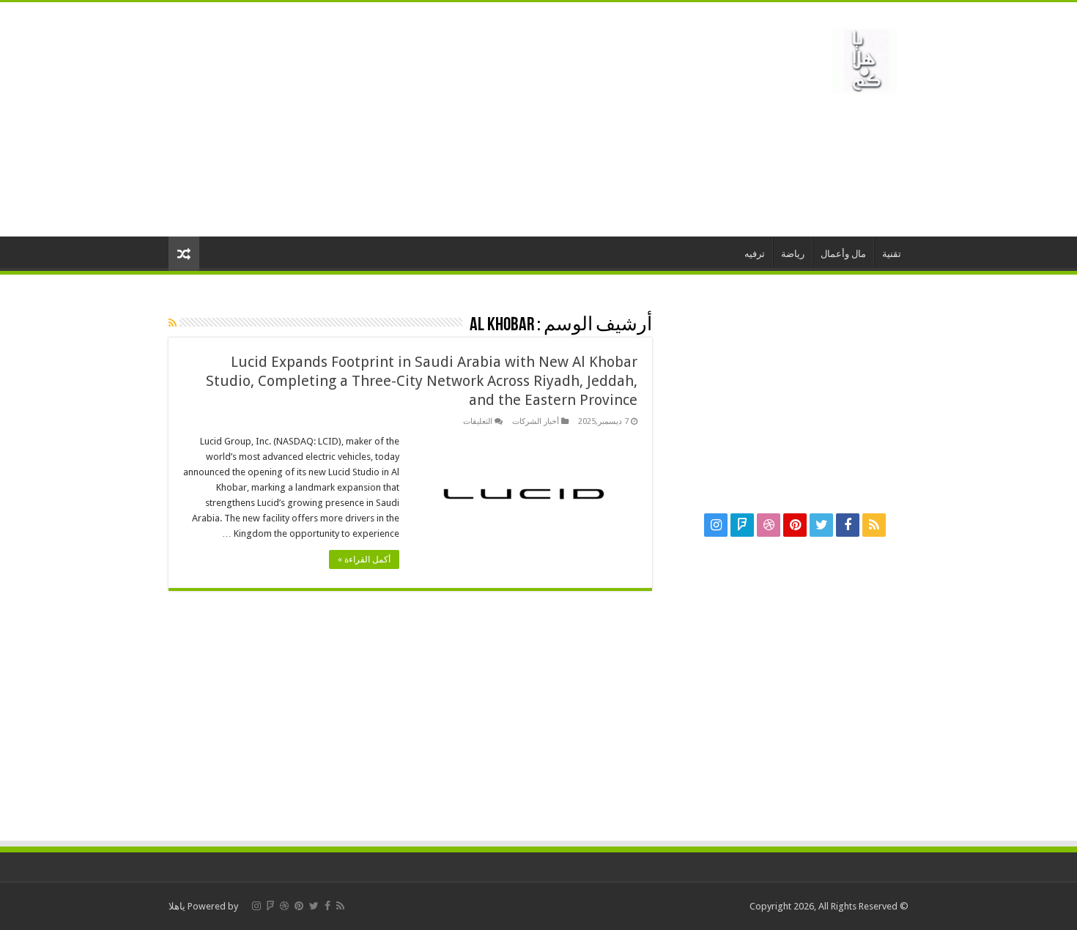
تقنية (891, 253)
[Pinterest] (795, 525)
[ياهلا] (865, 57)
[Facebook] (847, 525)
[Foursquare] (742, 525)
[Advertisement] (446, 119)
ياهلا (177, 906)
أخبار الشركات (535, 421)
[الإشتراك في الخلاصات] (173, 323)
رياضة (792, 253)
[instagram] (716, 525)
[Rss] (874, 525)
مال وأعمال (843, 253)
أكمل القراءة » (364, 559)
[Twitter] (821, 525)
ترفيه (754, 253)
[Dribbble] (768, 525)
